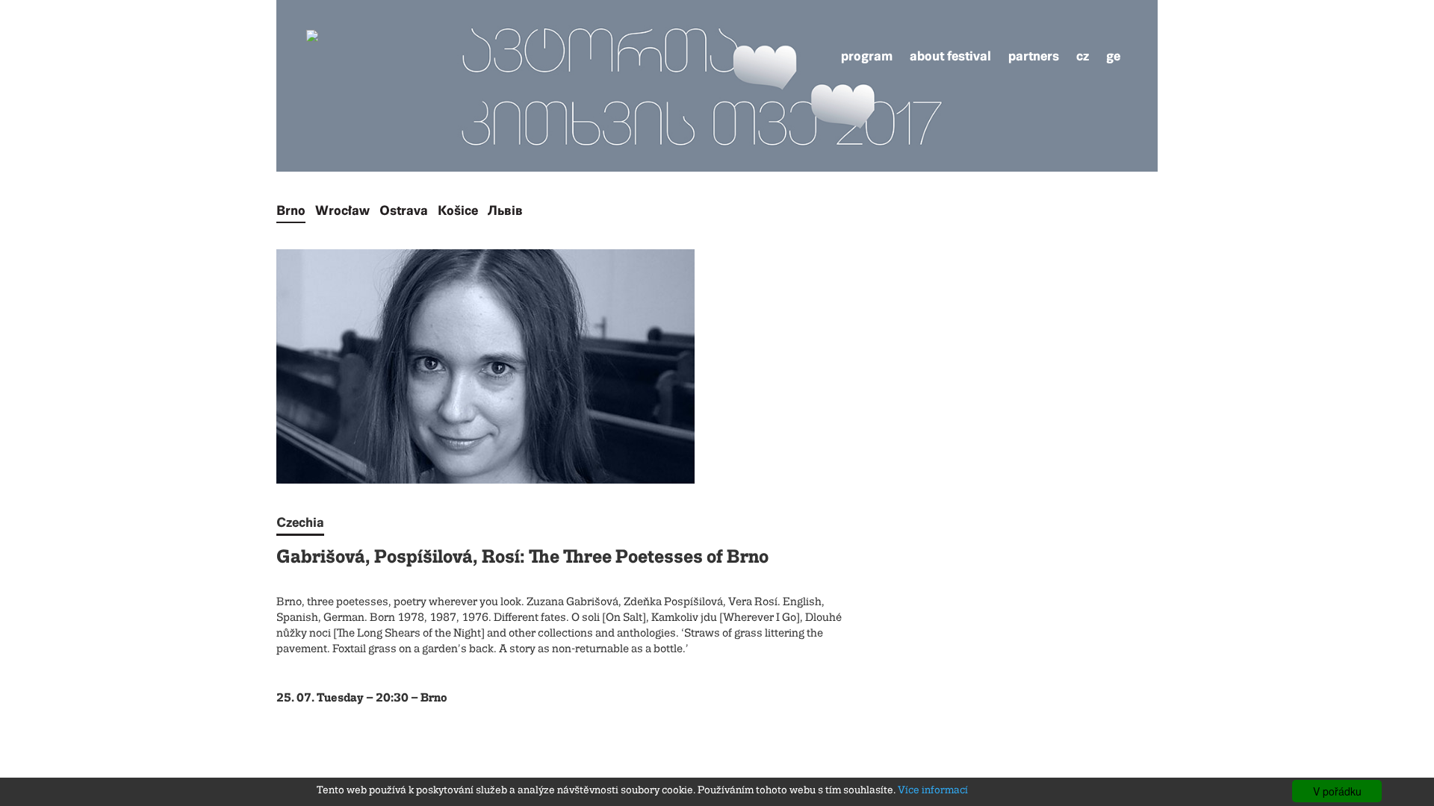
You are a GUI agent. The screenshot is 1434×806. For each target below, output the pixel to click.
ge (1113, 56)
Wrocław (342, 210)
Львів (505, 210)
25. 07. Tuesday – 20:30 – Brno (361, 699)
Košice (458, 210)
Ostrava (403, 210)
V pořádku (1337, 791)
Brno (290, 210)
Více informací (933, 790)
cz (1082, 56)
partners (1033, 56)
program (867, 56)
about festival (950, 56)
